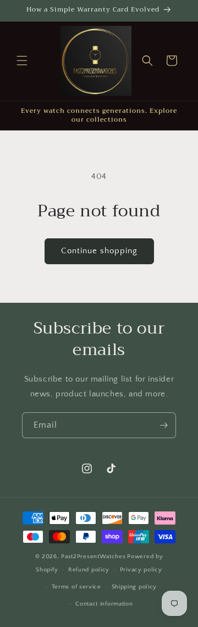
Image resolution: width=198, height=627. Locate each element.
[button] (22, 60)
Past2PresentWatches (93, 556)
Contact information (104, 604)
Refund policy (88, 569)
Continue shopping (99, 250)
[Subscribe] (163, 425)
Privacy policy (141, 569)
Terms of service (76, 587)
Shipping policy (134, 587)
